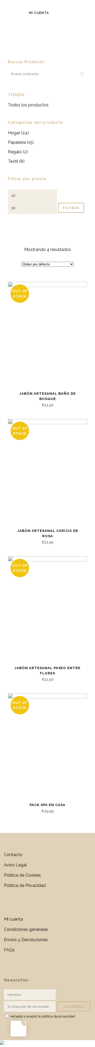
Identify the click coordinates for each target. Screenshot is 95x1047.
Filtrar (71, 208)
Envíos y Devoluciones (26, 939)
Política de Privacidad (25, 885)
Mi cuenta (39, 13)
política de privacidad (58, 1016)
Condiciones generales (26, 929)
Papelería (17, 142)
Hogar (14, 132)
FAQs (9, 949)
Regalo (15, 151)
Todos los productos (28, 104)
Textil (13, 161)
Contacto (13, 854)
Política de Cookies (22, 875)
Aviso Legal (15, 864)
